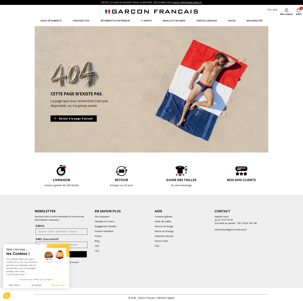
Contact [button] (222, 211)
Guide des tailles (163, 221)
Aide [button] (158, 211)
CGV (97, 245)
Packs (232, 20)
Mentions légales (166, 297)
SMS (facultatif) (47, 239)
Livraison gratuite (163, 216)
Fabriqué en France (104, 221)
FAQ (157, 245)
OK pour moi (58, 285)
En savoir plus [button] (108, 211)
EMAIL (40, 226)
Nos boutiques (102, 216)
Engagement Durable (105, 226)
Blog (97, 240)
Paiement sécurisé (164, 236)
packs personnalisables (187, 2)
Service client (161, 240)
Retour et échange (164, 231)
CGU (97, 250)
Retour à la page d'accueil (76, 118)
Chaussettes (81, 20)
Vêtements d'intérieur (115, 20)
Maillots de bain (174, 20)
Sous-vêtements (51, 20)
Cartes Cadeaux (206, 20)
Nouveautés (255, 20)
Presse (98, 236)
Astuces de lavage (164, 226)
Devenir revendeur (104, 231)
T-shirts (146, 20)
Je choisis (36, 285)
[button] (6, 295)
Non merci (14, 285)
